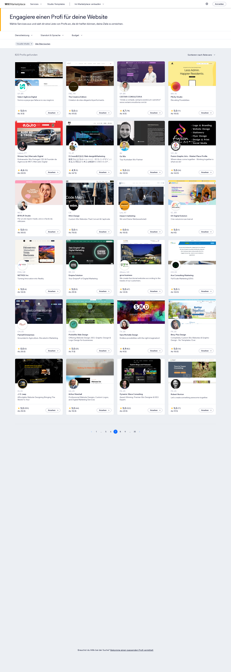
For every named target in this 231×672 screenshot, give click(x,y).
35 (135, 431)
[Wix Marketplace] (15, 4)
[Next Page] (140, 432)
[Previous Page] (91, 432)
